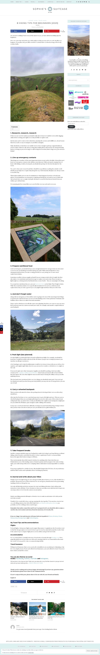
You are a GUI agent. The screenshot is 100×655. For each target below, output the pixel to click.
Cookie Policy (31, 652)
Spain (25, 518)
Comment (24, 592)
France (50, 516)
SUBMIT (71, 126)
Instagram (44, 558)
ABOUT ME (18, 1)
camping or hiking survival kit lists (28, 372)
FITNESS (31, 20)
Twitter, (27, 558)
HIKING (36, 20)
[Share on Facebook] (1, 326)
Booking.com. (55, 537)
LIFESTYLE (50, 1)
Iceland (12, 518)
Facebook (19, 558)
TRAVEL (33, 1)
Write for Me (60, 1)
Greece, (60, 516)
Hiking (12, 586)
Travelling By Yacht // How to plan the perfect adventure (36, 617)
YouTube (33, 558)
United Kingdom (33, 518)
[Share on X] (1, 329)
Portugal (20, 518)
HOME (12, 1)
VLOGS (26, 1)
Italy (16, 518)
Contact (69, 1)
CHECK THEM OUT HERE (36, 563)
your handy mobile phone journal (48, 503)
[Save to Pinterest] (1, 332)
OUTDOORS (41, 1)
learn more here (39, 284)
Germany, (55, 516)
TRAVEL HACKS (42, 20)
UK (16, 586)
